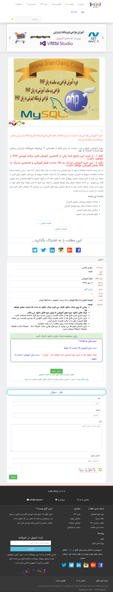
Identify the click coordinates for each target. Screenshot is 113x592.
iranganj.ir (102, 589)
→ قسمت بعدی (62, 229)
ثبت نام (74, 12)
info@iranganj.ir (36, 499)
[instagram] (61, 250)
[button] (10, 37)
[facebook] (78, 250)
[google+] (70, 250)
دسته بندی (32, 4)
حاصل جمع (95, 455)
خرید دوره (56, 371)
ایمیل (98, 410)
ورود (82, 12)
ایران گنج (88, 289)
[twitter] (44, 250)
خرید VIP (43, 4)
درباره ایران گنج (102, 580)
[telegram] (35, 250)
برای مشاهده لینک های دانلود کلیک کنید (56, 336)
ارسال (13, 477)
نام (99, 398)
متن (100, 421)
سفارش (19, 4)
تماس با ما (69, 4)
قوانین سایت (56, 4)
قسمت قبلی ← (44, 223)
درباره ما (81, 4)
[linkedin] (52, 250)
